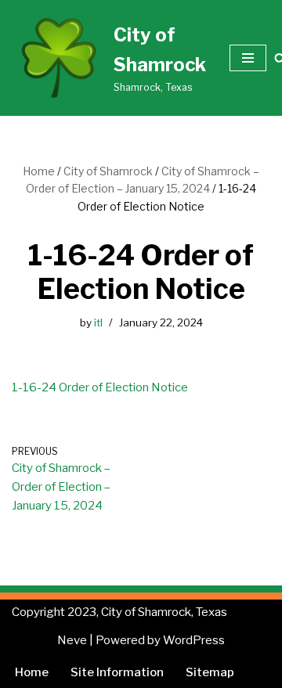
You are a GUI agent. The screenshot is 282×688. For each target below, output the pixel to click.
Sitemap (210, 672)
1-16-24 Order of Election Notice (100, 387)
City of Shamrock (108, 171)
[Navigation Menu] (248, 58)
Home (39, 171)
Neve (72, 640)
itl (98, 322)
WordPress (194, 640)
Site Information (117, 672)
